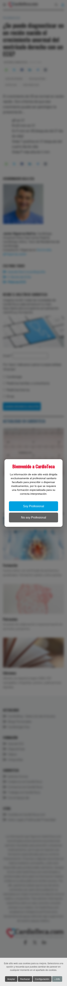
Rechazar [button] (25, 978)
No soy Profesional (33, 517)
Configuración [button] (42, 978)
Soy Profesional (33, 506)
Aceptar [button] (11, 978)
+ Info (57, 978)
